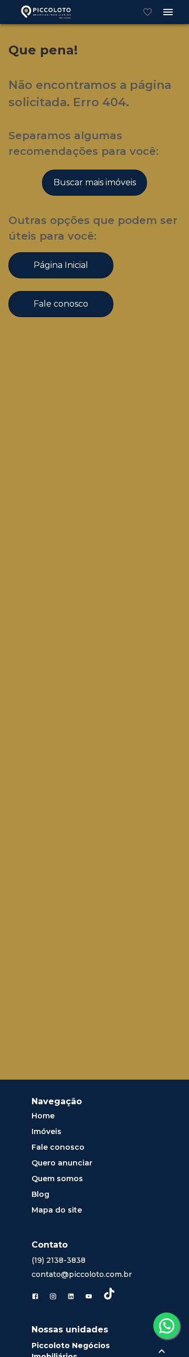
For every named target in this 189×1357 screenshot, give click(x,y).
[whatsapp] (166, 1326)
